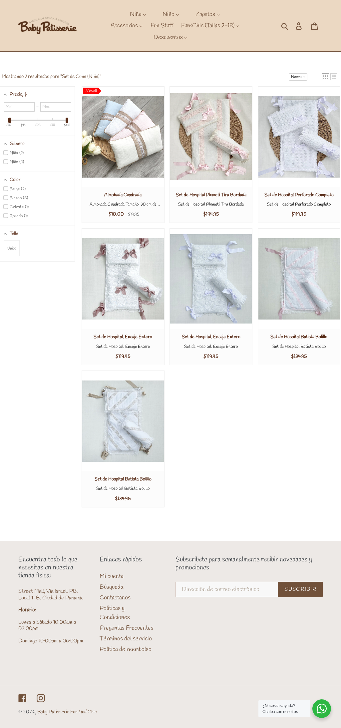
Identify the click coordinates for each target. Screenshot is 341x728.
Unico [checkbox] (11, 248)
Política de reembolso (126, 649)
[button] (325, 76)
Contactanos (115, 598)
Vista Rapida (123, 143)
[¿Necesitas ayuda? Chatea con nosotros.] (321, 708)
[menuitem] (134, 14)
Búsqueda (111, 587)
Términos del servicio (126, 639)
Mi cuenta (112, 576)
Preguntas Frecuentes (127, 628)
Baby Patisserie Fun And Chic (67, 712)
